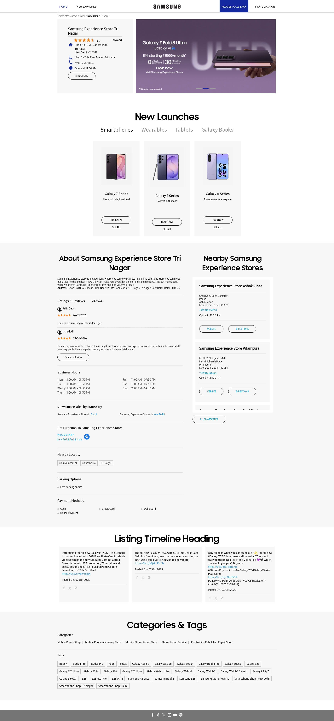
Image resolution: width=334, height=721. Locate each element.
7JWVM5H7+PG (65, 435)
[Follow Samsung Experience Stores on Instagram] (169, 715)
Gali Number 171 (68, 463)
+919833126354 (207, 372)
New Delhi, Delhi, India (69, 439)
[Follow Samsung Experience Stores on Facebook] (152, 715)
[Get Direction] (87, 439)
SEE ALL (116, 227)
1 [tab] (199, 88)
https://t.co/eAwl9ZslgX (76, 573)
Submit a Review (73, 357)
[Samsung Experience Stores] (167, 6)
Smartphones (117, 129)
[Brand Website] (180, 715)
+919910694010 (208, 310)
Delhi (82, 16)
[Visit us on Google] (158, 715)
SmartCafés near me (67, 16)
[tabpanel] (206, 56)
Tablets (184, 129)
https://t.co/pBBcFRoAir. (222, 567)
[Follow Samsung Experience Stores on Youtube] (175, 715)
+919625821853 (84, 63)
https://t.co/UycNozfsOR (222, 577)
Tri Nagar (106, 463)
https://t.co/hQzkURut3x (149, 563)
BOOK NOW (116, 220)
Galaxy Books (217, 129)
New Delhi (92, 16)
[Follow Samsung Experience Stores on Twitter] (164, 715)
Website (211, 329)
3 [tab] (213, 88)
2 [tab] (206, 88)
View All (117, 40)
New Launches (86, 6)
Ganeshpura (89, 463)
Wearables (154, 129)
